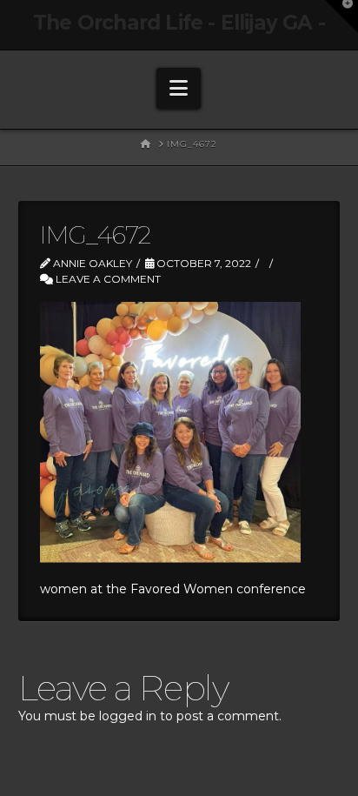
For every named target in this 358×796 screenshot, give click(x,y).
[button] (178, 88)
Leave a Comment (107, 278)
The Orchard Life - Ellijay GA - (179, 23)
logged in (127, 716)
